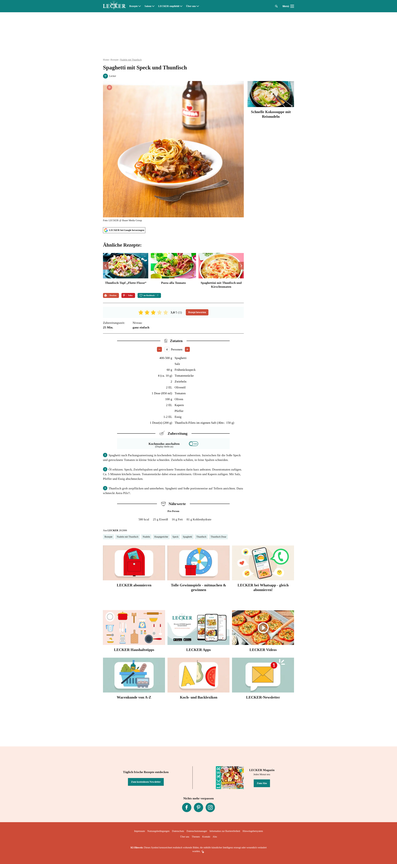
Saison (148, 6)
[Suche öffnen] (276, 6)
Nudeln (146, 536)
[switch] (193, 443)
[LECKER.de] (114, 6)
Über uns (191, 6)
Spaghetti (187, 536)
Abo (215, 836)
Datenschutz (178, 831)
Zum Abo (262, 783)
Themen (196, 836)
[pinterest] (198, 807)
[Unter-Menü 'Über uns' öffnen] (197, 6)
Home (106, 59)
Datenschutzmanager (197, 831)
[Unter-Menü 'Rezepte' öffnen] (139, 6)
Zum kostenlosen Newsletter (146, 781)
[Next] (241, 266)
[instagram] (210, 807)
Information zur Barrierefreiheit (225, 831)
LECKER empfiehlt (168, 6)
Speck (175, 536)
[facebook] (186, 807)
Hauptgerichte (161, 536)
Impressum (139, 831)
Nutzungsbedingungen (158, 831)
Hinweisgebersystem (253, 831)
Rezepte (133, 6)
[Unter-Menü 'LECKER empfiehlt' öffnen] (181, 6)
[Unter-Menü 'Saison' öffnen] (153, 6)
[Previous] (105, 266)
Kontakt (206, 836)
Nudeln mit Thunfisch (131, 59)
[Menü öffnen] (292, 6)
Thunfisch (201, 536)
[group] (173, 271)
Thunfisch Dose (218, 536)
